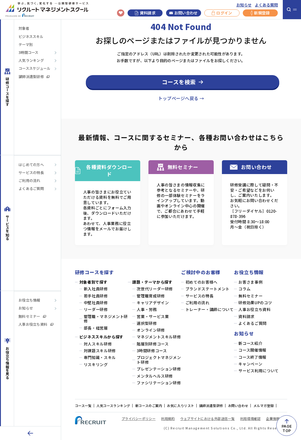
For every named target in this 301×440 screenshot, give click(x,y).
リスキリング (96, 364)
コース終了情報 (252, 357)
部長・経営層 (96, 328)
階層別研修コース (152, 344)
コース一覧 (83, 405)
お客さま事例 (250, 282)
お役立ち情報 (29, 300)
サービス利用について (258, 370)
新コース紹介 (250, 343)
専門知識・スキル (100, 357)
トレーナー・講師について (209, 309)
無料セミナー (29, 316)
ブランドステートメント (207, 289)
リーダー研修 (96, 309)
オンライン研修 (151, 330)
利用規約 (168, 418)
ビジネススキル (31, 36)
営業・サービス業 (153, 316)
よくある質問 (266, 5)
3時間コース (29, 52)
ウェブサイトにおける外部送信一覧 (207, 418)
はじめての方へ (31, 164)
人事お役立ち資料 (33, 324)
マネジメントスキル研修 (159, 337)
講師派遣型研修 (31, 76)
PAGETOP (287, 428)
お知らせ (244, 5)
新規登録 (262, 13)
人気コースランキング (113, 405)
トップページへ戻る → (181, 98)
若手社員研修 (96, 296)
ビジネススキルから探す (101, 337)
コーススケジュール (35, 68)
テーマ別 (26, 44)
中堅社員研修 (96, 302)
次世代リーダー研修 (155, 289)
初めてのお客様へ (201, 282)
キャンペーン (250, 364)
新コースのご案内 (148, 405)
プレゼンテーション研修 (159, 369)
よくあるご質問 (31, 188)
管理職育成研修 (151, 296)
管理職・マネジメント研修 (106, 319)
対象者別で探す (93, 282)
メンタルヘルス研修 (155, 376)
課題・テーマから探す (152, 282)
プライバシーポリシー (139, 418)
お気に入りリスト (180, 405)
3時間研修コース (152, 350)
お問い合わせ (186, 13)
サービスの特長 (31, 172)
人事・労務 (147, 309)
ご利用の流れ (29, 180)
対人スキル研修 (98, 344)
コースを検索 (179, 82)
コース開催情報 (252, 350)
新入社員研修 (96, 289)
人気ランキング (31, 60)
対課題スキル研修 (100, 350)
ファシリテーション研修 (159, 383)
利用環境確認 (250, 418)
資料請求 (147, 13)
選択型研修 (147, 323)
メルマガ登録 (263, 405)
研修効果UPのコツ (255, 302)
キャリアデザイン (153, 302)
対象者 (24, 28)
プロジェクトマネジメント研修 (159, 360)
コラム (244, 289)
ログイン (224, 13)
